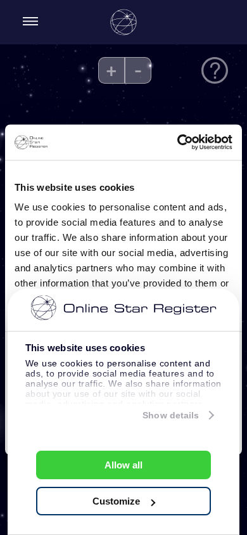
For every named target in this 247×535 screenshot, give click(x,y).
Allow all (123, 465)
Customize (116, 501)
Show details (170, 415)
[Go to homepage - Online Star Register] (123, 22)
